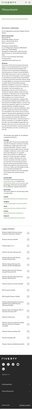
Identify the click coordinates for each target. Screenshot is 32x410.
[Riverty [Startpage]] (9, 2)
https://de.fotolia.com (10, 181)
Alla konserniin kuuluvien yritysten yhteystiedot (15, 18)
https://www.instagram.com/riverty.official (15, 203)
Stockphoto (22, 183)
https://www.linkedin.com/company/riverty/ (16, 198)
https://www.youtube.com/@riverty (13, 213)
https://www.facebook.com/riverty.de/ (14, 217)
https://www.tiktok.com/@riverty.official (15, 208)
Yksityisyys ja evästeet (24, 405)
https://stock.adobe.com (11, 183)
